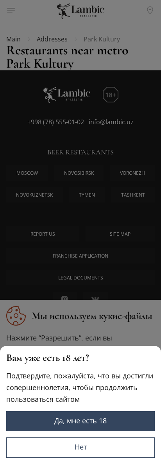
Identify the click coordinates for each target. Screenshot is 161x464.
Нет (81, 446)
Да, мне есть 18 (80, 420)
